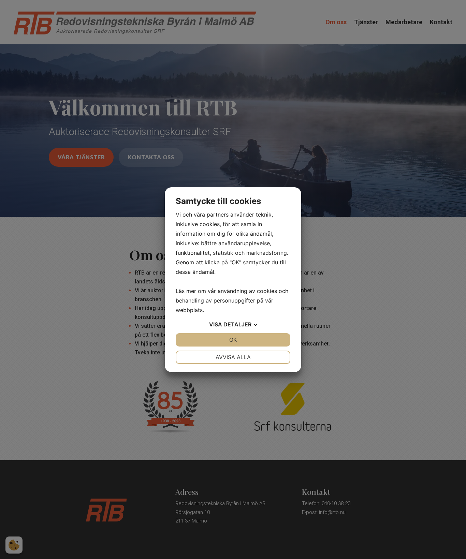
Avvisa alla (233, 357)
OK (233, 339)
